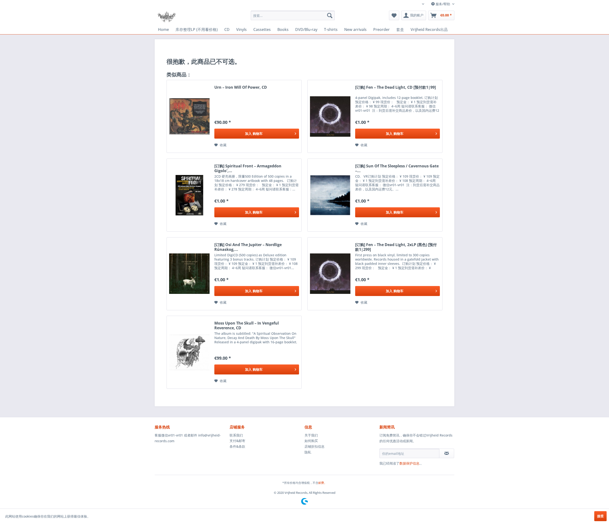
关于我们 (311, 435)
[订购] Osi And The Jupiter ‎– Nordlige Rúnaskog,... (248, 247)
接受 (600, 516)
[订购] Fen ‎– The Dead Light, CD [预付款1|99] (395, 87)
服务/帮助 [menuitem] (443, 4)
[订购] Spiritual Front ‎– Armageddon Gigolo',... (247, 168)
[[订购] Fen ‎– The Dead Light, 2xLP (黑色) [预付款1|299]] (330, 273)
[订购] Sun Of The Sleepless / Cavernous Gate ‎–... (397, 168)
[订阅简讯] (446, 453)
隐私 (307, 452)
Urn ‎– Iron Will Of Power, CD (240, 87)
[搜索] (330, 15)
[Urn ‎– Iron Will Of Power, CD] (189, 116)
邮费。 (322, 483)
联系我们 (236, 435)
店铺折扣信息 (314, 446)
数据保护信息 (409, 463)
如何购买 (311, 440)
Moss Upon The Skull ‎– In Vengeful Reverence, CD (246, 325)
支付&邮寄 (237, 440)
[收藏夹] (394, 15)
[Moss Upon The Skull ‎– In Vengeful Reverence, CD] (189, 352)
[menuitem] (293, 15)
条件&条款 (237, 446)
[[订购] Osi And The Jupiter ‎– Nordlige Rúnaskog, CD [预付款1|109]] (189, 273)
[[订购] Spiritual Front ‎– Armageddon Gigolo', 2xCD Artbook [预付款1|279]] (189, 195)
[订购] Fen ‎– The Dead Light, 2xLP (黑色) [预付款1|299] (396, 247)
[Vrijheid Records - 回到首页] (166, 17)
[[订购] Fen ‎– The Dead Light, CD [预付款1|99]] (330, 116)
